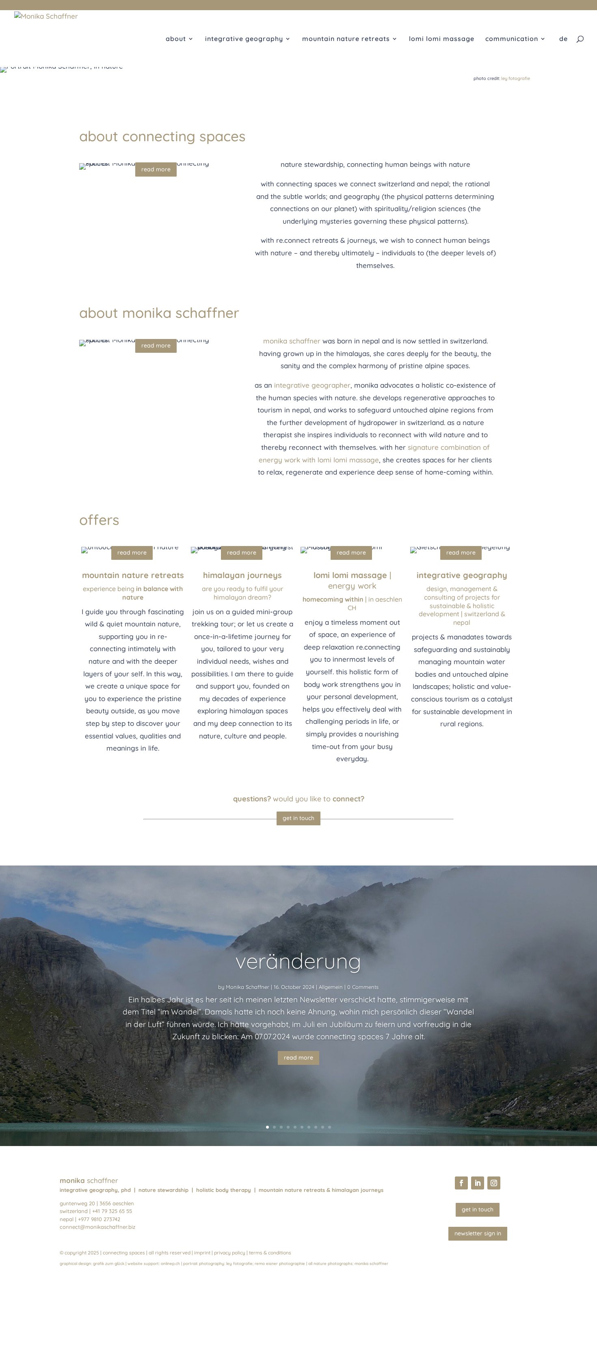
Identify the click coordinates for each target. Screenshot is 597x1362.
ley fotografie (515, 78)
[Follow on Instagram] (493, 1182)
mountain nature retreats (346, 39)
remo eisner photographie (280, 1263)
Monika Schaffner (247, 987)
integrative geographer (312, 385)
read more (156, 169)
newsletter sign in (477, 1233)
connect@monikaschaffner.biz (97, 1227)
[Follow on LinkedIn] (477, 1182)
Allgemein (331, 987)
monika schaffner (291, 341)
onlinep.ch (170, 1263)
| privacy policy (228, 1253)
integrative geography (244, 39)
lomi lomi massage (441, 39)
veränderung (298, 960)
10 (329, 1127)
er (386, 1263)
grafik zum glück (108, 1263)
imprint (202, 1253)
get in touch (298, 818)
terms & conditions (270, 1253)
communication (511, 39)
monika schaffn (369, 1263)
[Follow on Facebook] (461, 1182)
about (176, 39)
